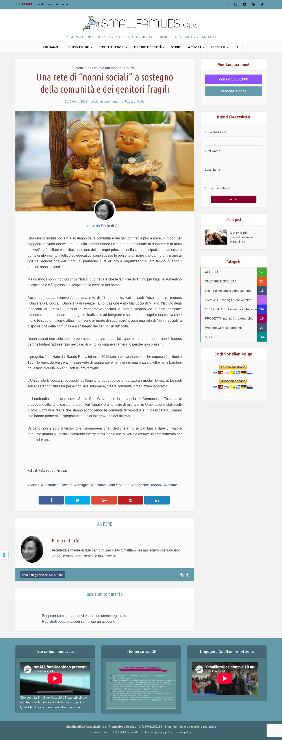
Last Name (212, 169)
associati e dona (233, 91)
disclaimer (146, 732)
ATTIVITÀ (194, 47)
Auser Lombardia (42, 297)
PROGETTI (218, 47)
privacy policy (164, 732)
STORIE (176, 47)
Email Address (215, 132)
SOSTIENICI (23, 4)
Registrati (49, 621)
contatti (40, 4)
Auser (34, 485)
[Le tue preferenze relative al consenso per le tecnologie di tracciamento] (4, 555)
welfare (171, 485)
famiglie (82, 485)
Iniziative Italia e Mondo (111, 485)
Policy (129, 68)
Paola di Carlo (135, 101)
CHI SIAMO (50, 47)
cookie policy (183, 732)
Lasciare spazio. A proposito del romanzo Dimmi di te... (243, 237)
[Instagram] (235, 4)
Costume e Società (57, 485)
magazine (141, 485)
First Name (212, 151)
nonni (157, 485)
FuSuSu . (45, 470)
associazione (99, 732)
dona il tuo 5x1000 (233, 79)
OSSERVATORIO (78, 47)
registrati (53, 4)
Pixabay (61, 470)
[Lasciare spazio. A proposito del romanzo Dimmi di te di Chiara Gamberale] (217, 237)
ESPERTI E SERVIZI (111, 47)
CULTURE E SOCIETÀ (148, 47)
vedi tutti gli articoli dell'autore (42, 575)
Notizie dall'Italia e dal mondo (99, 68)
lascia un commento (105, 101)
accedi (66, 4)
